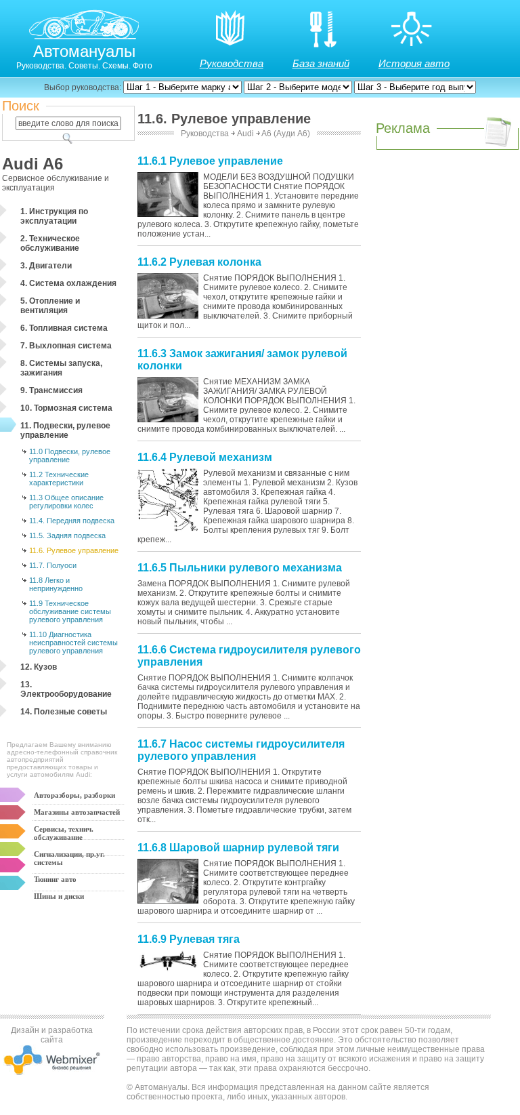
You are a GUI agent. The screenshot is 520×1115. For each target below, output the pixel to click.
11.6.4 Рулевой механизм (204, 457)
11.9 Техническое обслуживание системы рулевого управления (70, 611)
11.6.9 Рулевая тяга (188, 939)
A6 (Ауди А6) (285, 133)
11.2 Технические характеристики (59, 478)
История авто (414, 63)
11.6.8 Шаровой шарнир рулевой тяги (238, 847)
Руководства (231, 63)
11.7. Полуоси (53, 565)
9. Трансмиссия (51, 390)
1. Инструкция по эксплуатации (54, 216)
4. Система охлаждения (68, 283)
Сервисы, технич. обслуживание (63, 833)
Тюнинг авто (55, 879)
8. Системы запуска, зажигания (61, 368)
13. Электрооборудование (66, 689)
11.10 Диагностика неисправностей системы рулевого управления (73, 642)
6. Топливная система (64, 328)
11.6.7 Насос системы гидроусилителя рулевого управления (241, 750)
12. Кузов (38, 667)
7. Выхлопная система (66, 345)
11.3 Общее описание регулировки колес (66, 501)
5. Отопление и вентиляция (50, 305)
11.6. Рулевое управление (73, 550)
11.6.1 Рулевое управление (210, 161)
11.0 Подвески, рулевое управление (69, 455)
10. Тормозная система (66, 408)
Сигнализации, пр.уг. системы (69, 858)
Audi (245, 133)
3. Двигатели (46, 265)
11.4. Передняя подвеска (71, 520)
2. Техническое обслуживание (50, 243)
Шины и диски (59, 896)
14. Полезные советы (63, 711)
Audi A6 (32, 164)
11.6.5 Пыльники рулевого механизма (239, 567)
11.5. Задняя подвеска (67, 535)
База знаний (320, 63)
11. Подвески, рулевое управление (65, 430)
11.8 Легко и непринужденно (56, 584)
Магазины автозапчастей (77, 812)
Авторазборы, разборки (74, 795)
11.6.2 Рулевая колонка (199, 262)
